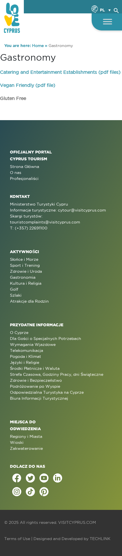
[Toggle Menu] (107, 21)
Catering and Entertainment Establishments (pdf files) (60, 72)
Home (38, 45)
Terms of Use (17, 538)
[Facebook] (17, 478)
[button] (116, 9)
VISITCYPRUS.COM (77, 522)
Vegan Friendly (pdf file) (27, 85)
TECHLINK (100, 538)
